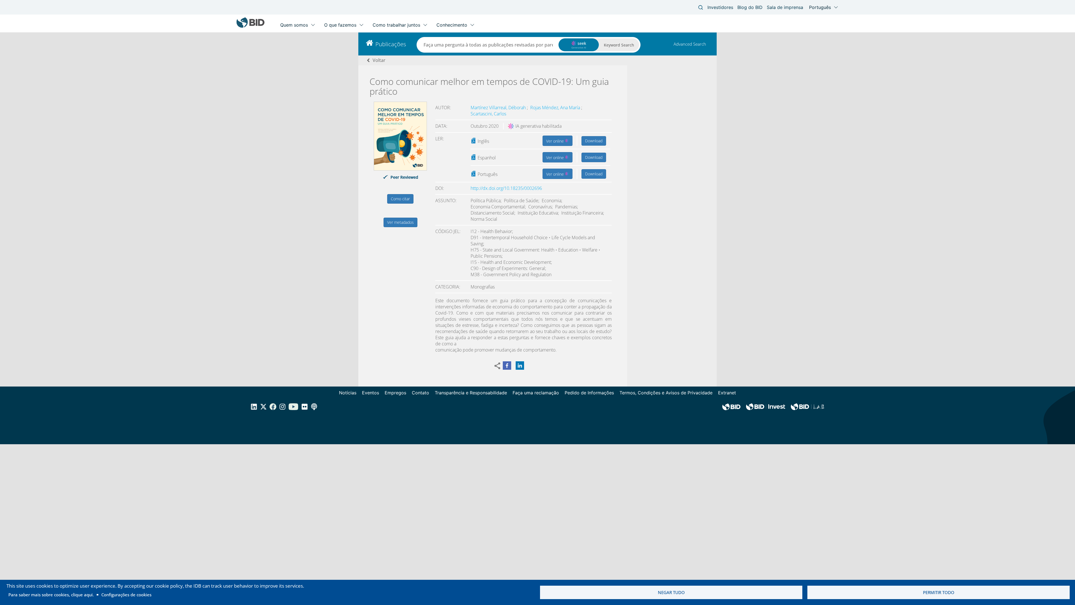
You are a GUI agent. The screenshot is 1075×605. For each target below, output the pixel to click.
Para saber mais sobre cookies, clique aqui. (51, 594)
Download (593, 140)
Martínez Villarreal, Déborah (499, 107)
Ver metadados (400, 222)
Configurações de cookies (126, 594)
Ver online (555, 141)
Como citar (400, 198)
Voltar (379, 60)
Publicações (390, 44)
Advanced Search (690, 44)
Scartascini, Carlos (488, 114)
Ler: (439, 139)
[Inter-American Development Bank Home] (251, 26)
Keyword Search (619, 45)
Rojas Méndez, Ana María (555, 107)
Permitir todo (938, 592)
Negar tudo (671, 592)
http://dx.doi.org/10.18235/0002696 (506, 188)
